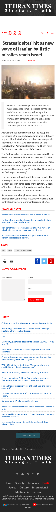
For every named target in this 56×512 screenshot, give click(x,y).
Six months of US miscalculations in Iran (19, 401)
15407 (4, 336)
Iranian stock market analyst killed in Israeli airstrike (25, 214)
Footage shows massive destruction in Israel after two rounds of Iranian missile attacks (26, 221)
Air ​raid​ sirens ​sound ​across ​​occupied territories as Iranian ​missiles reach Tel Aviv (25, 236)
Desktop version (28, 435)
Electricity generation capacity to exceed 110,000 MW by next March (27, 342)
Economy (33, 483)
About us (5, 449)
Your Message (6, 277)
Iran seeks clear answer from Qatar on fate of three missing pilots (24, 423)
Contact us (29, 449)
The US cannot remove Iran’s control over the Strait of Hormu (26, 394)
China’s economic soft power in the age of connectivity (26, 323)
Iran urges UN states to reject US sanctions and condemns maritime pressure (28, 415)
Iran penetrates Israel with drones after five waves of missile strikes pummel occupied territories (25, 228)
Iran (3, 250)
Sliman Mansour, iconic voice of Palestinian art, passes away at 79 (26, 386)
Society (19, 483)
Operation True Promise (23, 250)
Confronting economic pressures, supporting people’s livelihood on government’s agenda (26, 358)
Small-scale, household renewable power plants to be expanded (25, 350)
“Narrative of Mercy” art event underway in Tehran (24, 372)
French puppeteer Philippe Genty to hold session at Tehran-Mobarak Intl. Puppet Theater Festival (25, 379)
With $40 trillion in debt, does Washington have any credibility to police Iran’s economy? (25, 366)
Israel (10, 250)
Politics (31, 60)
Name (30, 277)
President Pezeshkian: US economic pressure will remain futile (27, 407)
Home (8, 483)
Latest (5, 317)
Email (30, 289)
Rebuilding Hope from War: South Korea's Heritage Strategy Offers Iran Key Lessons (25, 329)
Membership (17, 449)
